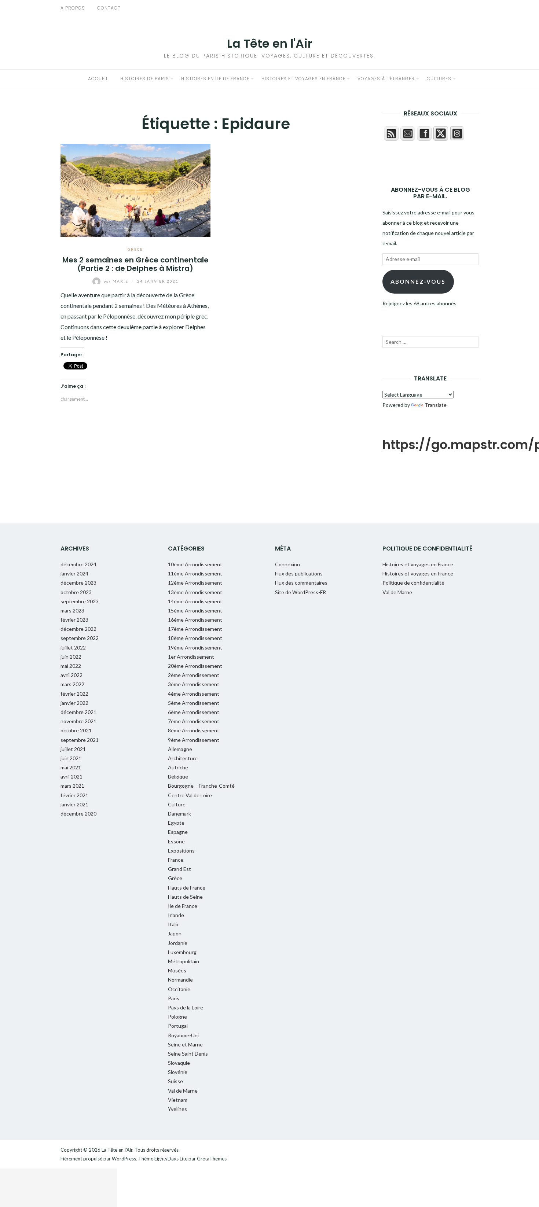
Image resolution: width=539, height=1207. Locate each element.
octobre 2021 (76, 730)
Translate (436, 405)
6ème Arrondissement (193, 712)
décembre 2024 (78, 564)
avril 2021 (71, 776)
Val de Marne (183, 1091)
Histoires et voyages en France (303, 79)
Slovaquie (179, 1063)
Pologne (177, 1016)
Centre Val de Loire (190, 795)
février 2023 (74, 620)
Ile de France (182, 906)
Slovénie (177, 1072)
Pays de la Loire (185, 1007)
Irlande (176, 915)
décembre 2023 (78, 582)
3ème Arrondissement (193, 684)
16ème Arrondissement (195, 620)
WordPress (124, 1159)
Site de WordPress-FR (300, 592)
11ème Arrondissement (195, 573)
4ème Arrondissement (193, 694)
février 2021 (74, 795)
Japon (175, 933)
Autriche (178, 767)
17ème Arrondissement (195, 629)
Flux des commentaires (301, 582)
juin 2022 (70, 657)
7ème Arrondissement (193, 721)
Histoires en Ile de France (215, 79)
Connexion (287, 564)
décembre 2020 (78, 813)
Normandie (180, 979)
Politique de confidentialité (413, 582)
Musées (177, 970)
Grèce (135, 249)
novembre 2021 (78, 721)
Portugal (178, 1026)
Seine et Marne (185, 1044)
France (175, 860)
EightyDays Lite (170, 1159)
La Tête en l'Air (269, 43)
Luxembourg (182, 952)
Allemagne (180, 749)
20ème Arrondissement (195, 666)
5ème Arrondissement (193, 703)
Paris (173, 998)
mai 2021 (70, 767)
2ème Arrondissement (193, 675)
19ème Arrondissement (195, 647)
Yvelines (177, 1109)
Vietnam (177, 1100)
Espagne (178, 832)
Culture (177, 804)
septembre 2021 (79, 740)
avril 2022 (71, 675)
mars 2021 (72, 786)
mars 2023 (72, 610)
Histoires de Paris (144, 79)
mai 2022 (70, 666)
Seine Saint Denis (188, 1053)
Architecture (183, 758)
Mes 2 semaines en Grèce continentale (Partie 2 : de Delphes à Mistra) (135, 264)
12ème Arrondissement (195, 582)
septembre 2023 (79, 601)
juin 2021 (70, 758)
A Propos (72, 8)
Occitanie (179, 989)
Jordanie (177, 943)
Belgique (178, 776)
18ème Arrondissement (195, 638)
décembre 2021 (78, 712)
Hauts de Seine (185, 897)
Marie (117, 281)
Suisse (175, 1081)
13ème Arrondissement (195, 592)
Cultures (439, 79)
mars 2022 (72, 684)
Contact (109, 8)
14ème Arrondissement (195, 601)
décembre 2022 (78, 629)
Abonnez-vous (417, 281)
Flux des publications (299, 573)
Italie (174, 924)
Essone (176, 841)
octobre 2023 (76, 592)
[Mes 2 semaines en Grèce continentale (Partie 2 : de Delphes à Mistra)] (135, 189)
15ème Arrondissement (195, 610)
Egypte (176, 823)
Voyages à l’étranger (386, 79)
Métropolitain (183, 961)
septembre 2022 (79, 638)
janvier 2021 (74, 804)
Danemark (179, 813)
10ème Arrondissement (195, 564)
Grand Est (179, 869)
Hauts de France (186, 887)
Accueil (98, 79)
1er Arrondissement (191, 657)
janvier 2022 (74, 703)
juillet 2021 (73, 749)
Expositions (181, 850)
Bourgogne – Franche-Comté (201, 786)
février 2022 (74, 694)
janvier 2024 (74, 573)
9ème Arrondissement (193, 740)
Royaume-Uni (183, 1035)
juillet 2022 (73, 647)
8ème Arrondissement (193, 730)
